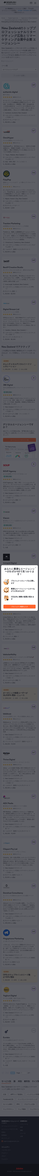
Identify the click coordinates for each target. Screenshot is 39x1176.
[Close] (35, 567)
